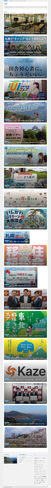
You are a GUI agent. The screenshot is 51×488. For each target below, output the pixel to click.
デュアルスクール (40, 471)
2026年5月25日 (13, 286)
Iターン (44, 458)
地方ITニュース (6, 141)
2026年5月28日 (13, 264)
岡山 (34, 480)
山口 (44, 478)
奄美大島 (35, 478)
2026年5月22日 (13, 308)
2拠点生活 (36, 458)
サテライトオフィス (38, 466)
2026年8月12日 (13, 55)
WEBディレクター (42, 460)
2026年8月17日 (13, 33)
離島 (37, 483)
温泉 (44, 480)
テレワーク (36, 471)
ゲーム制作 (35, 463)
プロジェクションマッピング (43, 473)
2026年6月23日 (13, 206)
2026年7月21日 (13, 121)
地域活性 (44, 476)
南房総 (38, 476)
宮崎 (42, 478)
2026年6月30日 (13, 165)
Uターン (36, 460)
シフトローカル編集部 (8, 33)
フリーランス (36, 473)
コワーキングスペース (38, 464)
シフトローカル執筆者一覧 (22, 457)
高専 (39, 483)
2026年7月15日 (13, 143)
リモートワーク (36, 474)
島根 (37, 480)
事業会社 (35, 476)
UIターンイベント (7, 53)
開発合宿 (35, 483)
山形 (45, 478)
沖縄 (42, 480)
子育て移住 (38, 478)
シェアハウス (41, 468)
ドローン (44, 471)
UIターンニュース (7, 31)
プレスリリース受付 (21, 458)
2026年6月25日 (13, 187)
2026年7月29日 (13, 99)
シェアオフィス (36, 468)
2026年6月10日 (13, 242)
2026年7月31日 (13, 77)
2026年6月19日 (13, 228)
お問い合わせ (20, 460)
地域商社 (40, 476)
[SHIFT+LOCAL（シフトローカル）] (6, 4)
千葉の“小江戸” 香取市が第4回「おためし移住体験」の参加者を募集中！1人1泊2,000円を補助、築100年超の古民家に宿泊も (18, 0)
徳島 (39, 480)
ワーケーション (42, 474)
